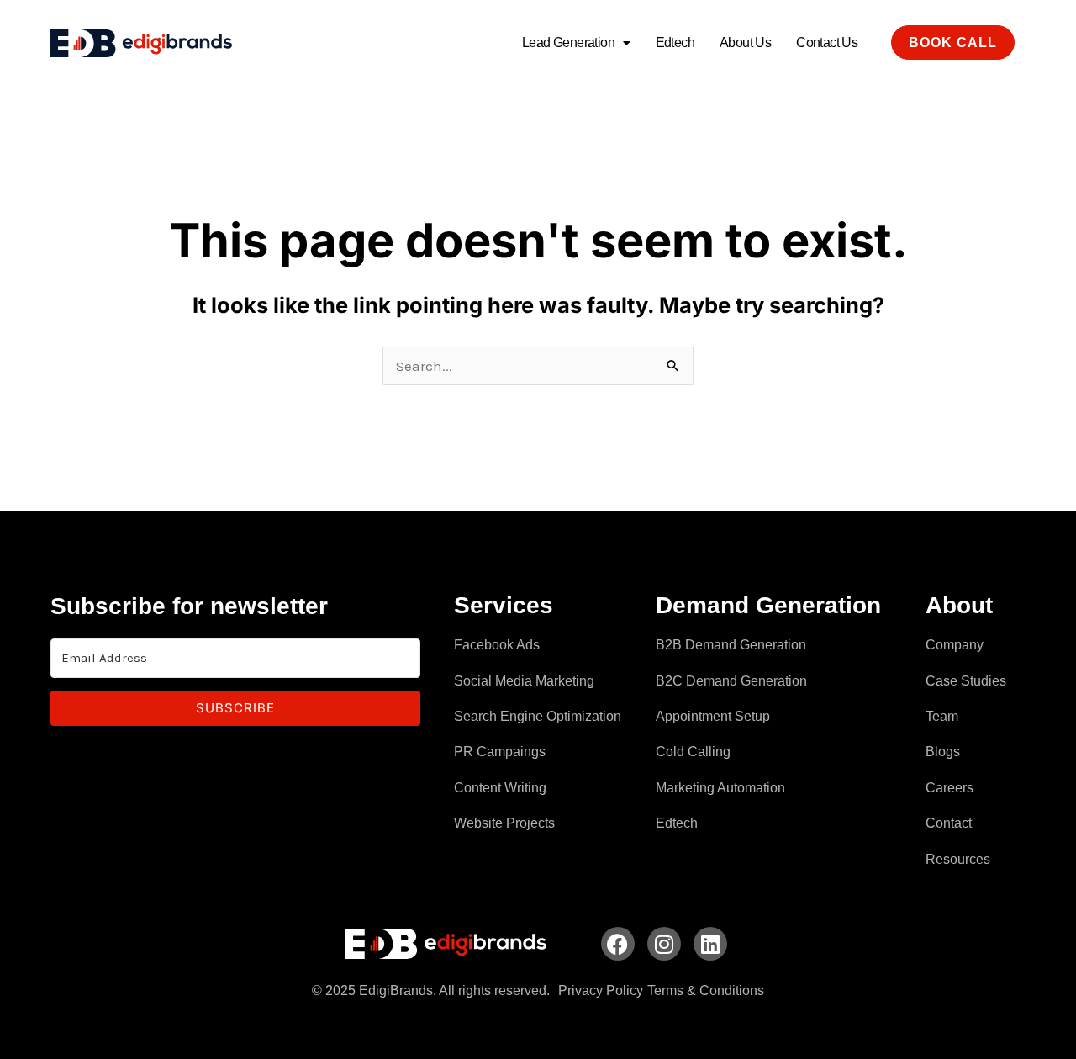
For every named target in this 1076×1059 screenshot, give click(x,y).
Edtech (675, 42)
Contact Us (826, 42)
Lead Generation (568, 42)
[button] (575, 43)
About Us (745, 42)
